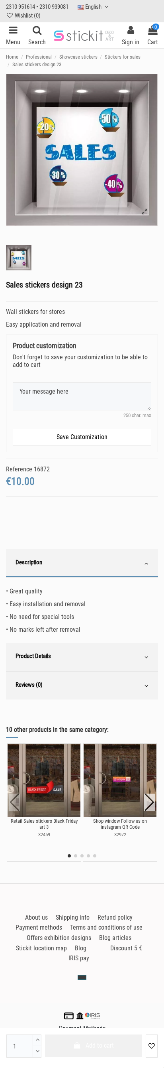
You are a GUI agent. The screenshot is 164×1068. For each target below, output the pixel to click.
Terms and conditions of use (106, 927)
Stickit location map (41, 948)
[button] (69, 855)
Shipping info (73, 917)
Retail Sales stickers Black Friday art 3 (44, 824)
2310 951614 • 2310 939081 (37, 6)
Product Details (33, 656)
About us (36, 917)
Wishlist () (27, 15)
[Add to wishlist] (152, 1046)
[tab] (82, 563)
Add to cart (100, 1045)
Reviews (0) (29, 684)
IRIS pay (78, 958)
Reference (19, 469)
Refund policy (115, 917)
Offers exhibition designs (59, 938)
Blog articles (115, 938)
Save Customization (82, 437)
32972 (120, 834)
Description (29, 562)
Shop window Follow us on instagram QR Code (120, 824)
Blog (80, 948)
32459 (44, 834)
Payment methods (39, 927)
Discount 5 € (126, 948)
